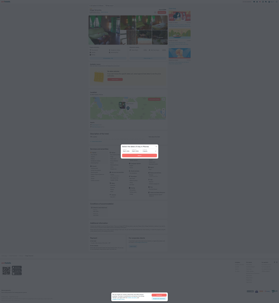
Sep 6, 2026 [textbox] (135, 151)
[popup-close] (156, 146)
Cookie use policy (132, 297)
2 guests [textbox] (145, 151)
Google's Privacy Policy (118, 299)
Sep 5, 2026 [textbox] (126, 151)
